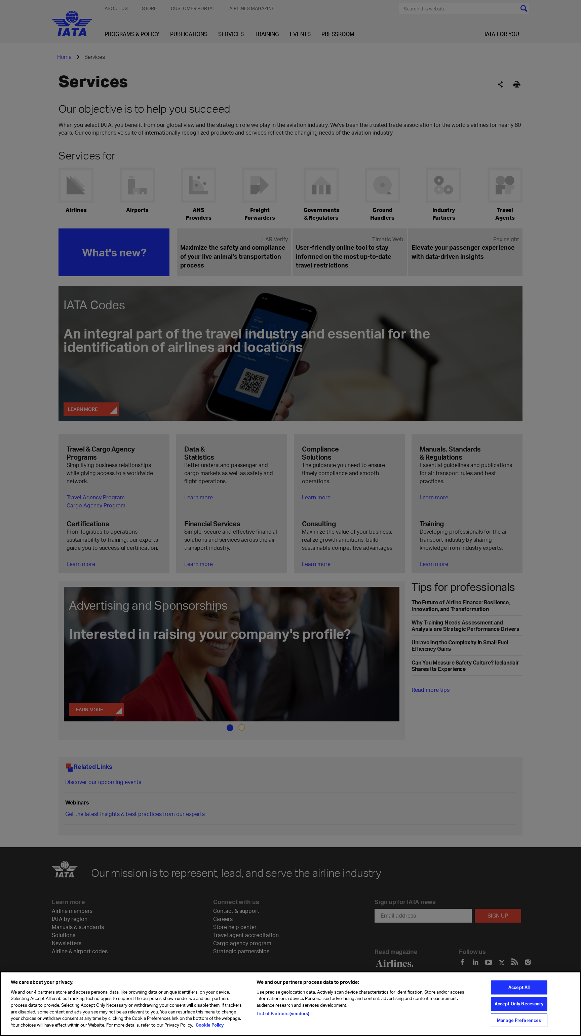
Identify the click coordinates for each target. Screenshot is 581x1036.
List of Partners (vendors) (283, 1013)
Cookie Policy (209, 1024)
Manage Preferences (519, 1020)
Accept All (519, 987)
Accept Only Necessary (519, 1003)
